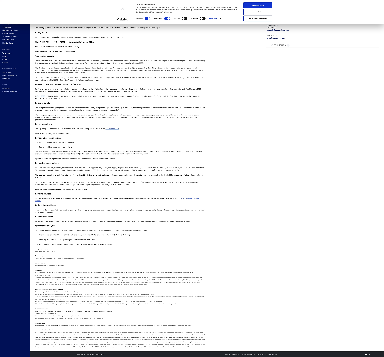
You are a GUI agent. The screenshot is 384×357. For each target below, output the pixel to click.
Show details (213, 18)
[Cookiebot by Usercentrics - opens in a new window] (122, 19)
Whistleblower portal (248, 354)
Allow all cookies (258, 5)
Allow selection (257, 12)
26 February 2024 (112, 129)
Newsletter (235, 354)
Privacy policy (272, 354)
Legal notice (262, 354)
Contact (227, 354)
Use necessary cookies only (257, 18)
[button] (268, 45)
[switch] (167, 18)
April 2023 (41, 96)
